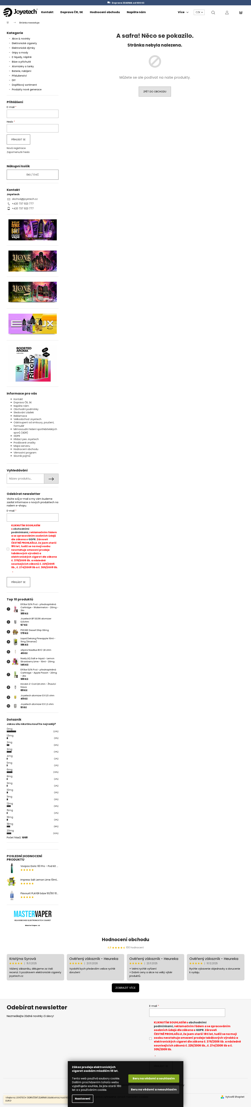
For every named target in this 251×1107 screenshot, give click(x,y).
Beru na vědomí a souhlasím (154, 1078)
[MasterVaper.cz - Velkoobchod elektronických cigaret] (32, 914)
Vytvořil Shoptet (234, 1097)
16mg (10, 817)
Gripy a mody (20, 52)
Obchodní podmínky (26, 409)
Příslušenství (19, 75)
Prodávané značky (25, 442)
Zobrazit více (125, 988)
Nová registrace (16, 148)
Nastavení (82, 1099)
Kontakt (18, 399)
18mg (10, 824)
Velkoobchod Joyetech (27, 419)
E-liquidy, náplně (22, 57)
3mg (9, 749)
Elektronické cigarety (24, 43)
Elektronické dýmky (23, 48)
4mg (10, 756)
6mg (9, 769)
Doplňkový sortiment (24, 85)
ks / (32, 174)
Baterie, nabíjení (21, 71)
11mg (9, 796)
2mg (9, 742)
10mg (10, 790)
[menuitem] (47, 12)
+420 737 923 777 (23, 203)
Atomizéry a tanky (23, 66)
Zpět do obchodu (154, 91)
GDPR (17, 436)
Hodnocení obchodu (26, 449)
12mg (10, 803)
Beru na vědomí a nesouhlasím (154, 1089)
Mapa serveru (22, 446)
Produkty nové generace (27, 89)
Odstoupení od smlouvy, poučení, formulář (34, 424)
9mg (9, 783)
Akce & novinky (21, 38)
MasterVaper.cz (32, 925)
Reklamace (20, 416)
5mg (9, 763)
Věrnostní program (25, 452)
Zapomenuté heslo (18, 152)
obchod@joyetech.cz (25, 199)
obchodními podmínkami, (20, 530)
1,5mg (10, 735)
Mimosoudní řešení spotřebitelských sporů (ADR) (35, 430)
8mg (9, 776)
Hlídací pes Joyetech (26, 439)
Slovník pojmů (22, 456)
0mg (9, 729)
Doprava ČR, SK (23, 402)
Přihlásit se (18, 139)
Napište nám (21, 406)
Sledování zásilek (24, 412)
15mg (10, 810)
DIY (14, 80)
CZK (198, 12)
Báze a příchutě (21, 61)
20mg (10, 830)
